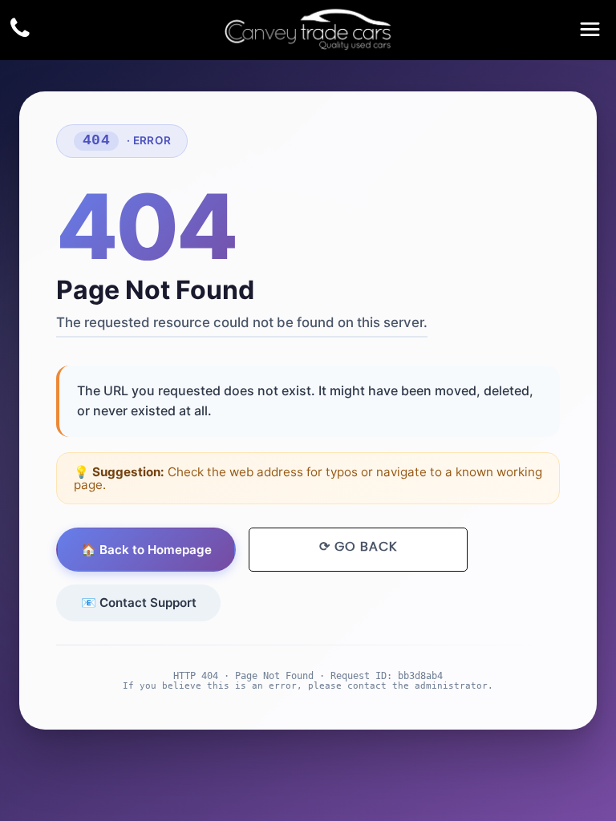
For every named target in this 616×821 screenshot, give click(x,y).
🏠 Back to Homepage (146, 549)
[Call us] (20, 30)
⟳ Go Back (358, 546)
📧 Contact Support (139, 602)
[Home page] (308, 29)
